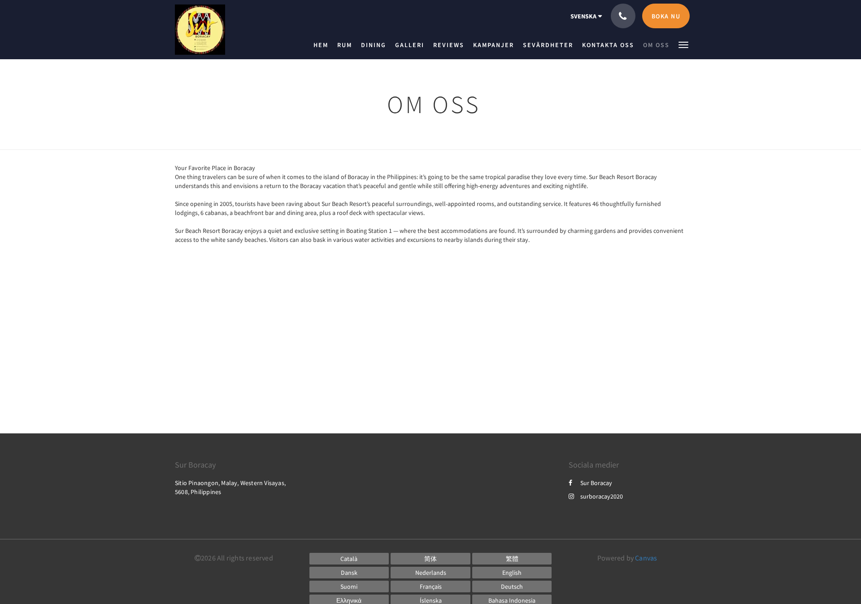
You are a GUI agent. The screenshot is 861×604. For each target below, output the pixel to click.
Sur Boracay (596, 483)
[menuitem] (323, 45)
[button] (683, 44)
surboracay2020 (601, 496)
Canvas (646, 557)
